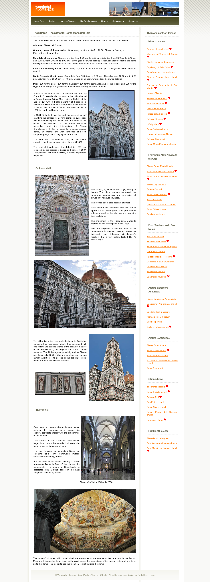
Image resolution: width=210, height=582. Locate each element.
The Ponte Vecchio (156, 386)
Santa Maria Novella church (160, 171)
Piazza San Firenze (156, 108)
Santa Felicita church (157, 392)
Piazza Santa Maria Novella (160, 166)
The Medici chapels (156, 241)
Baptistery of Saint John (158, 67)
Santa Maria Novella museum (162, 176)
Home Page (39, 21)
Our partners (118, 21)
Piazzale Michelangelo (157, 438)
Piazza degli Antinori (156, 184)
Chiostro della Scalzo (157, 266)
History (104, 21)
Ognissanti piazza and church (161, 204)
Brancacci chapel (155, 420)
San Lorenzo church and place (162, 246)
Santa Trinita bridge (156, 209)
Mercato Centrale (155, 236)
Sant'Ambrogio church (157, 355)
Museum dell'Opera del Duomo (162, 54)
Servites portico (154, 321)
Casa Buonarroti (155, 368)
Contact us (133, 21)
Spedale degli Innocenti (158, 312)
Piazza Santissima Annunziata (161, 299)
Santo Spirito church (156, 407)
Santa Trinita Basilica (157, 194)
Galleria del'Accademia (158, 327)
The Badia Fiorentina (157, 98)
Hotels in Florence (68, 21)
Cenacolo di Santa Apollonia (160, 261)
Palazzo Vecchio (155, 119)
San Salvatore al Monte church (162, 443)
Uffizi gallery (153, 124)
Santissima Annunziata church (162, 304)
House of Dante (154, 93)
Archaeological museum (158, 317)
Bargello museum (155, 103)
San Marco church (156, 271)
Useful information (88, 21)
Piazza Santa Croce (156, 345)
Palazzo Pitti (153, 397)
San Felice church (155, 402)
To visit (52, 21)
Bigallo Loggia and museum (160, 62)
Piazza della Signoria (157, 114)
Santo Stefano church (157, 129)
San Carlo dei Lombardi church (162, 72)
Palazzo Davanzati (156, 139)
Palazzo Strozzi (154, 189)
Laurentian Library (156, 251)
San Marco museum (156, 277)
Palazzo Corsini (154, 199)
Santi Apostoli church (157, 214)
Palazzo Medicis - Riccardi (159, 257)
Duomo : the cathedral (157, 49)
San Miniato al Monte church (162, 448)
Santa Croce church (156, 350)
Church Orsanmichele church (162, 77)
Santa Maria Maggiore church (161, 144)
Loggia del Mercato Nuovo (159, 134)
